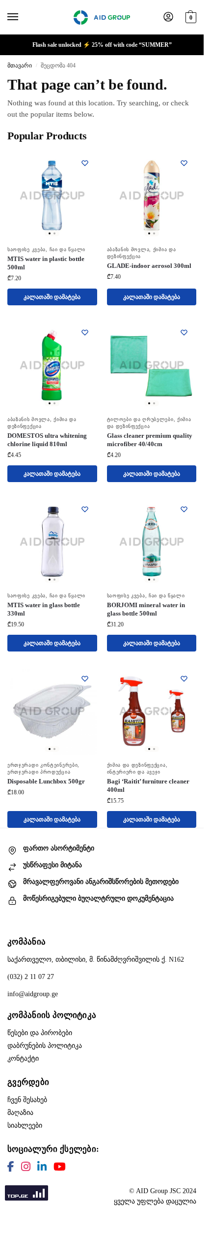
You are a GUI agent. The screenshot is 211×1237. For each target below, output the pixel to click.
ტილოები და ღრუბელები (140, 419)
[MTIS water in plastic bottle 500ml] (52, 196)
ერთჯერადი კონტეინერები (42, 765)
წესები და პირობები (39, 1033)
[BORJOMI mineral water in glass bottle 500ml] (152, 542)
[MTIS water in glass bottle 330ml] (52, 542)
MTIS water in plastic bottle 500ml (45, 263)
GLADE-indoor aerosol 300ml (149, 265)
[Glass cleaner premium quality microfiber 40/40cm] (152, 365)
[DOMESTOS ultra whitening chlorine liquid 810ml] (52, 365)
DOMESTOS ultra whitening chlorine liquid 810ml (47, 440)
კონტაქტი (23, 1058)
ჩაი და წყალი (67, 249)
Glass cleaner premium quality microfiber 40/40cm (149, 440)
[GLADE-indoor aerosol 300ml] (152, 196)
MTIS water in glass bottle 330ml (43, 609)
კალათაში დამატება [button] (52, 296)
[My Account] (168, 17)
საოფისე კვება (26, 249)
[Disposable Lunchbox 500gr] (52, 711)
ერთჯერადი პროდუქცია (38, 772)
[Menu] (22, 17)
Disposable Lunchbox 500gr (46, 781)
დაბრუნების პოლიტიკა (44, 1045)
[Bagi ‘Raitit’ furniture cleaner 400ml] (152, 711)
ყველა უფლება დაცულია (155, 1201)
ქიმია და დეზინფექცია (136, 765)
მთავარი (19, 65)
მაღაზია (20, 1112)
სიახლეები (24, 1125)
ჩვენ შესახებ (27, 1100)
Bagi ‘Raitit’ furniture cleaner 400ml (148, 785)
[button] (189, 16)
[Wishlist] (85, 163)
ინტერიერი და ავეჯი (134, 772)
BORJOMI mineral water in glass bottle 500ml (146, 609)
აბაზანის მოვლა (128, 249)
